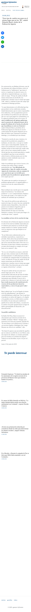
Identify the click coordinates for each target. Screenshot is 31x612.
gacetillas (9, 600)
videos (15, 600)
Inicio (3, 10)
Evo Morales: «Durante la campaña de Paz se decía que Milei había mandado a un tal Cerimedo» (15, 455)
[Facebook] (2, 33)
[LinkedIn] (2, 46)
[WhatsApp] (2, 42)
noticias (3, 600)
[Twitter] (2, 37)
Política (8, 10)
